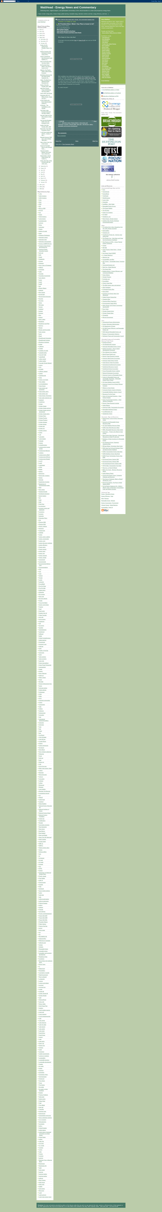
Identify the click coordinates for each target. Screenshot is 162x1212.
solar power (42, 1031)
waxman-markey (43, 1176)
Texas (40, 1083)
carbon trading (42, 361)
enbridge (41, 532)
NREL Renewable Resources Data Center (113, 429)
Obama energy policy (44, 847)
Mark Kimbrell (105, 56)
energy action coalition (44, 537)
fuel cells (41, 617)
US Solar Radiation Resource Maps (111, 425)
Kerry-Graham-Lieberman (45, 751)
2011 (40, 31)
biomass (41, 313)
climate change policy (44, 414)
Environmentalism (43, 567)
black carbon (42, 319)
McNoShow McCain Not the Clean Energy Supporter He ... (46, 76)
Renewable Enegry (43, 949)
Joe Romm (41, 735)
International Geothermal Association (112, 364)
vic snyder (41, 1145)
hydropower (42, 692)
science (41, 981)
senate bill (41, 991)
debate (40, 469)
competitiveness (43, 445)
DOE (40, 502)
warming (41, 1158)
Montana (41, 787)
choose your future (43, 379)
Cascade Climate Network (45, 363)
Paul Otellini (42, 878)
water (40, 1168)
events (40, 580)
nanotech (41, 801)
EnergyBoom (106, 193)
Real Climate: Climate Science (110, 218)
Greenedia (105, 202)
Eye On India (42, 588)
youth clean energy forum (45, 1197)
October (43, 43)
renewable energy (43, 951)
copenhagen (42, 465)
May (42, 174)
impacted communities (44, 700)
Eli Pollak (104, 64)
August (42, 168)
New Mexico (42, 831)
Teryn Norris (42, 1081)
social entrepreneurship (44, 1016)
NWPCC (41, 845)
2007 (40, 184)
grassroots (41, 652)
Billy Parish (105, 63)
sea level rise (42, 987)
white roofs (41, 1184)
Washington (42, 1163)
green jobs (41, 661)
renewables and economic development (67, 126)
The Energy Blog (107, 269)
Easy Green (106, 309)
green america (42, 656)
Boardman (41, 321)
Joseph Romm (42, 741)
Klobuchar (41, 754)
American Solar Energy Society (110, 360)
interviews (41, 724)
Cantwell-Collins (43, 352)
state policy (42, 1041)
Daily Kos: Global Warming (109, 267)
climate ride (42, 426)
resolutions (41, 958)
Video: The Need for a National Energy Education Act (45, 81)
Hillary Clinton (42, 677)
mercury (41, 776)
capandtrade (42, 357)
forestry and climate (44, 604)
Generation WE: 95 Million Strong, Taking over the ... (46, 97)
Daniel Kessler (105, 55)
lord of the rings (43, 766)
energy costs (42, 541)
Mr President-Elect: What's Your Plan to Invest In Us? (45, 66)
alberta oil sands (43, 231)
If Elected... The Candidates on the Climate (45, 107)
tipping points (42, 1099)
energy (40, 534)
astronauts (41, 269)
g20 (40, 623)
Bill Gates (41, 305)
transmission (42, 1113)
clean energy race (43, 393)
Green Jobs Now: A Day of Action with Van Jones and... (46, 162)
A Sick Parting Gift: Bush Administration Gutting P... (45, 102)
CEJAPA (41, 369)
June (42, 172)
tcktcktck (41, 1070)
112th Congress (43, 198)
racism (40, 928)
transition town (42, 1111)
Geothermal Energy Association (110, 368)
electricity (41, 528)
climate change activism (45, 408)
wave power (42, 1170)
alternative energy (43, 237)
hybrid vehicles (42, 690)
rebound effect (42, 938)
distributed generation (44, 493)
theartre (41, 1092)
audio (40, 271)
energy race (42, 553)
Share (95, 121)
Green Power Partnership (45, 665)
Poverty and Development (45, 913)
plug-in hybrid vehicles (44, 890)
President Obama (43, 922)
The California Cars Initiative (110, 352)
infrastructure (42, 713)
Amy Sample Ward (106, 68)
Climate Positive (43, 418)
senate (40, 989)
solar (40, 1018)
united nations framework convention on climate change (45, 1134)
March (42, 178)
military (41, 783)
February (43, 180)
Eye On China (42, 586)
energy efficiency (43, 545)
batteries (41, 290)
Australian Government (44, 275)
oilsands (41, 864)
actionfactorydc (42, 221)
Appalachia (41, 259)
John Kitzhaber (42, 737)
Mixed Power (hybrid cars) (109, 354)
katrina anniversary (43, 745)
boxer (40, 334)
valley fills (41, 1141)
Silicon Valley (42, 1004)
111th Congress (42, 196)
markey (41, 770)
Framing (41, 607)
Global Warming (114, 505)
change (41, 373)
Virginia (41, 1154)
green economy (42, 658)
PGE (40, 886)
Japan (40, 731)
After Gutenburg (106, 287)
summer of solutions (44, 1056)
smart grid (41, 1012)
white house (42, 1182)
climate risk (42, 428)
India (40, 706)
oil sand (41, 860)
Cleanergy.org (106, 232)
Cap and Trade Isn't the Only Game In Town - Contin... (46, 117)
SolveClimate (106, 191)
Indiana (41, 708)
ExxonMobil (42, 584)
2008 (40, 37)
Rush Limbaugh (43, 977)
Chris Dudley (42, 381)
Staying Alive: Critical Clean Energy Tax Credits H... (45, 157)
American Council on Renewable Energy (112, 375)
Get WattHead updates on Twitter (111, 89)
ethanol (41, 575)
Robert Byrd (42, 968)
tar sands (41, 1066)
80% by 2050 (42, 208)
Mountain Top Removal (44, 791)
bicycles (41, 298)
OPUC (40, 868)
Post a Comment (61, 135)
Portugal (41, 909)
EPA (40, 569)
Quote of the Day (43, 926)
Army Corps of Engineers (45, 265)
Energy (103, 494)
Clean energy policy (44, 391)
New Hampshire (43, 827)
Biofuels (113, 500)
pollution (41, 907)
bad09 (40, 284)
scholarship (42, 979)
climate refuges (42, 424)
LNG (40, 764)
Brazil (40, 336)
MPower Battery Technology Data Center (113, 446)
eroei (40, 573)
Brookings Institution (44, 342)
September (43, 166)
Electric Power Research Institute (111, 356)
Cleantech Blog (106, 299)
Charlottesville (42, 375)
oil (39, 856)
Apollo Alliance (106, 405)
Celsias (104, 245)
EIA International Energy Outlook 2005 (112, 463)
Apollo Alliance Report (108, 473)
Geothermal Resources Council (110, 366)
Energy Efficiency (105, 496)
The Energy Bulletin (107, 208)
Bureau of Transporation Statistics (111, 334)
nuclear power (42, 841)
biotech (41, 317)
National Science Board (44, 813)
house (40, 679)
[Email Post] (64, 121)
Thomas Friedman (43, 1094)
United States (42, 1137)
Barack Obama (42, 288)
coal (40, 434)
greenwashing (42, 667)
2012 (40, 29)
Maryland (41, 772)
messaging (41, 779)
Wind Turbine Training (62, 29)
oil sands (41, 862)
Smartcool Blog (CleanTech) (109, 301)
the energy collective (113, 174)
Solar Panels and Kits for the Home (66, 31)
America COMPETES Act (45, 243)
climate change (42, 406)
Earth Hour (41, 504)
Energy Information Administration (111, 324)
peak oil (41, 880)
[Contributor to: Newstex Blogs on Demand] (115, 171)
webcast (41, 1178)
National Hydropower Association (111, 373)
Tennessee (41, 1078)
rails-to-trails (42, 930)
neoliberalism (42, 820)
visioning (41, 1156)
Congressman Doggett (44, 459)
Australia (41, 273)
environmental (42, 561)
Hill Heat (105, 247)
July (42, 170)
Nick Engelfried (105, 45)
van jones (41, 1143)
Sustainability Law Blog (108, 259)
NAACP (41, 797)
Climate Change (105, 505)
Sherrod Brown (42, 999)
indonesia (41, 711)
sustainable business (44, 1060)
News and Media (43, 835)
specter (41, 1037)
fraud (40, 609)
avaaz (40, 280)
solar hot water (42, 1024)
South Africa (42, 1033)
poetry (40, 893)
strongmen (41, 1051)
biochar (41, 307)
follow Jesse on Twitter (115, 32)
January (43, 182)
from (75, 40)
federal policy (42, 590)
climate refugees (43, 422)
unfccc (40, 1126)
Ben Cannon (42, 292)
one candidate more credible (81, 77)
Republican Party (43, 956)
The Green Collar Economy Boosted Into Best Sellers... (45, 112)
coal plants (41, 436)
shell (40, 997)
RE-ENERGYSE (43, 936)
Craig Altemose (105, 37)
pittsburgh (41, 888)
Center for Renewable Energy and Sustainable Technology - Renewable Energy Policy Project (112, 379)
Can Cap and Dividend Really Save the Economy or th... (45, 122)
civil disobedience (43, 384)
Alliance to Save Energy (108, 388)
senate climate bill (43, 993)
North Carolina (42, 839)
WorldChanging (106, 198)
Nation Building (42, 803)
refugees (41, 947)
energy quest (42, 551)
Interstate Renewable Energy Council (112, 346)
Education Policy (43, 518)
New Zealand (42, 833)
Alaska (40, 229)
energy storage (42, 557)
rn (39, 966)
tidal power (41, 1097)
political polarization (44, 901)
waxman (41, 1172)
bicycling (41, 300)
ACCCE (41, 210)
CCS (40, 367)
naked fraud (42, 799)
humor (40, 686)
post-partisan (42, 911)
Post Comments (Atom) (68, 144)
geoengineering (42, 629)
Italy (40, 729)
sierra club (41, 1002)
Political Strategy (43, 903)
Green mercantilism (44, 663)
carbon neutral (42, 359)
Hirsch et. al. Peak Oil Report (110, 467)
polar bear (41, 895)
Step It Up (41, 1043)
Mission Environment (108, 317)
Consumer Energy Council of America (112, 390)
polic (40, 897)
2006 (40, 186)
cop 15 (40, 461)
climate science (43, 430)
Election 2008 (42, 522)
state (40, 1039)
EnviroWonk (106, 281)
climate (41, 404)
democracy (41, 473)
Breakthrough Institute (44, 340)
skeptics (41, 1008)
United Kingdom (43, 1128)
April (42, 176)
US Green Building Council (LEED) (111, 382)
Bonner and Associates (44, 329)
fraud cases (42, 611)
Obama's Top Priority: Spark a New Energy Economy (46, 71)
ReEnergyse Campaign (44, 940)
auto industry (42, 278)
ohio (40, 854)
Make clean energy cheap (45, 768)
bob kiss (41, 325)
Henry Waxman (42, 673)
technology (41, 1072)
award (40, 282)
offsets (40, 850)
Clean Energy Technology (45, 395)
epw (40, 571)
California (41, 346)
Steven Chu (42, 1045)
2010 (40, 33)
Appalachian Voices (107, 413)
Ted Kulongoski (42, 1076)
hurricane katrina (43, 688)
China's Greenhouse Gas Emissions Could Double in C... (46, 58)
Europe (40, 577)
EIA (40, 520)
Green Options (106, 275)
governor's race (42, 644)
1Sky (40, 200)
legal (40, 760)
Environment (115, 503)
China (40, 377)
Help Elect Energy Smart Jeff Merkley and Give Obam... (45, 90)
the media (41, 1087)
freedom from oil (43, 613)
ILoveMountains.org (107, 411)
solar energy (42, 1020)
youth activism (42, 1195)
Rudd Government (43, 975)
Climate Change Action (108, 311)
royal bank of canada (44, 972)
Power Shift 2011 (43, 920)
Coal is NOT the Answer (46, 93)
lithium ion (41, 762)
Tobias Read (42, 1101)
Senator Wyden (42, 995)
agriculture (41, 227)
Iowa (40, 727)
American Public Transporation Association (113, 407)
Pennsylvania (42, 882)
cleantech (41, 400)
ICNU (40, 694)
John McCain (42, 739)
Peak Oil (111, 507)
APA (40, 255)
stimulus (41, 1047)
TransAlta (41, 1109)
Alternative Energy (109, 494)
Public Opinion (42, 924)
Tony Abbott (42, 1105)
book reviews (42, 332)
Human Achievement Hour (45, 683)
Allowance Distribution (44, 235)
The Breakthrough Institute (109, 344)
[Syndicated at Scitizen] (107, 171)
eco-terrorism (42, 506)
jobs (40, 733)
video (40, 1151)
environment (42, 559)
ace (40, 212)
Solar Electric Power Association (111, 362)
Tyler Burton (105, 42)
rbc (39, 934)
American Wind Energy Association (111, 358)
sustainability (42, 1058)
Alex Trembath (105, 74)
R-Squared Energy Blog (108, 289)
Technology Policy (43, 1074)
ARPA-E (41, 267)
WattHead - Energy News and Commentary (68, 7)
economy (41, 514)
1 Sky (40, 193)
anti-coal (41, 253)
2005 (40, 188)
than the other (91, 77)
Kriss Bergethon (106, 39)
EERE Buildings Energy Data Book (111, 453)
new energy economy (44, 825)
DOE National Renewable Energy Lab (112, 332)
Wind (102, 498)
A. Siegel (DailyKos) (108, 255)
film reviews (42, 594)
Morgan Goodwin (106, 52)
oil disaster (41, 858)
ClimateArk (105, 315)
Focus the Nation (43, 602)
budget (40, 344)
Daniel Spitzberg (106, 69)
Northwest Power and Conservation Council (113, 336)
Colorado (41, 441)
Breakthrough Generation (45, 338)
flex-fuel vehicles (43, 598)
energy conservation (44, 539)
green (40, 654)
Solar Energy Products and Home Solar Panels (69, 32)
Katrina (40, 743)
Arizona (41, 261)
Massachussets (43, 774)
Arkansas (41, 263)
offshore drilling (42, 852)
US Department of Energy (109, 326)
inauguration (42, 704)
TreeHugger (105, 196)
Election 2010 (42, 524)
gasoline (41, 627)
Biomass (106, 498)
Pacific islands (42, 876)
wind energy (42, 1188)
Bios (40, 315)
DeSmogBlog (106, 230)
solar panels (42, 1029)
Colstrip (41, 443)
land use (41, 758)
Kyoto (40, 756)
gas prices (41, 625)
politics (40, 905)
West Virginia (42, 1180)
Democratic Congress (44, 475)
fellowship (41, 592)
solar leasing (42, 1026)
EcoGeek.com (106, 279)
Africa (40, 225)
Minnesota (41, 785)
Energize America (107, 342)
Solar (112, 496)
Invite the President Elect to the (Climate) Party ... (46, 147)
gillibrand (41, 634)
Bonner (40, 327)
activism (41, 223)
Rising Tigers (42, 964)
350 (40, 206)
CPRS (40, 467)
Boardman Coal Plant (44, 323)
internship (41, 722)
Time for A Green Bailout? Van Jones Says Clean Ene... (45, 152)
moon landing (42, 789)
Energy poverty (42, 549)
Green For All (82, 40)
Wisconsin (41, 1190)
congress (41, 452)
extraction (41, 582)
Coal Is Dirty (106, 200)
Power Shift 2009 (43, 917)
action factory (42, 218)
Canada (41, 348)
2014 (40, 202)
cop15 (40, 463)
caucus (41, 365)
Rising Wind (106, 291)
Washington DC (43, 1165)
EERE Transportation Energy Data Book (112, 451)
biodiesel (41, 309)
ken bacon (41, 747)
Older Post (95, 141)
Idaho (40, 696)
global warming (42, 640)
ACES (40, 214)
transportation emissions (45, 1115)
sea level (41, 985)
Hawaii (40, 669)
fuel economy (42, 619)
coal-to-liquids (42, 438)
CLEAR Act (42, 402)
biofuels (41, 311)
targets (40, 1068)
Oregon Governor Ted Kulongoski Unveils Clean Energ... (45, 53)
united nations (42, 1130)
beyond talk (42, 294)
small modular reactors (44, 1010)
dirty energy (42, 489)
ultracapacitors (42, 1121)
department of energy (44, 482)
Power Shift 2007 (43, 915)
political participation (44, 899)
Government (42, 642)
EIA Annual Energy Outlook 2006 (111, 461)
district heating (42, 496)
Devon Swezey (105, 72)
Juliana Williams (106, 75)
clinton (40, 432)
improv (40, 702)
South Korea (42, 1035)
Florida (40, 600)
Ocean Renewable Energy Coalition (111, 371)
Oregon (41, 870)
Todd (40, 1103)
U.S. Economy (42, 1119)
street (40, 1049)
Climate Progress (43, 420)
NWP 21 (41, 843)
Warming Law (106, 257)
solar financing (42, 1022)
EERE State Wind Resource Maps (111, 427)
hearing (41, 671)
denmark (41, 479)
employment (42, 530)
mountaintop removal (44, 793)
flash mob (41, 596)
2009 (40, 35)
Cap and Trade (42, 354)
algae (40, 233)
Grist (104, 189)
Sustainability (104, 507)
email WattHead (41, 22)
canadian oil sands (43, 350)
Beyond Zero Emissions (45, 296)
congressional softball (44, 455)
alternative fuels (43, 239)
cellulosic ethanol (43, 371)
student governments (44, 1053)
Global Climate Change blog (109, 297)
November (43, 41)
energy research (43, 555)
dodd (40, 500)
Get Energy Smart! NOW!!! (109, 253)
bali (40, 286)
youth (40, 1192)
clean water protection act (45, 397)
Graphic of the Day (43, 650)
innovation (41, 715)
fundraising (41, 621)
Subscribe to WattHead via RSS (110, 96)
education (41, 516)
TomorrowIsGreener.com (109, 265)
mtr (40, 795)
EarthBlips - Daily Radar (108, 204)
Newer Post (58, 141)
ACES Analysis (42, 216)
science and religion (44, 983)
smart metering (42, 1014)
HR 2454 (41, 681)
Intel (40, 717)
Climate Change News (108, 313)
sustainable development (45, 1062)
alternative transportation (45, 241)
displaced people (43, 491)
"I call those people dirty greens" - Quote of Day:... (46, 134)
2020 (40, 204)
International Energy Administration (111, 322)
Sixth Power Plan (43, 1006)
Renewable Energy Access (109, 206)
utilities (40, 1139)
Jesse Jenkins (105, 32)
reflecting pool (42, 942)
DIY (40, 498)
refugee (41, 945)
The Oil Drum (106, 210)
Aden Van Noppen (106, 77)
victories (41, 1147)
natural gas (41, 818)
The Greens (42, 1085)
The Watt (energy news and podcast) (112, 285)
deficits (41, 471)
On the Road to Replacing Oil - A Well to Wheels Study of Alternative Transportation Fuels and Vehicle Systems (113, 488)
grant (40, 648)
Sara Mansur (105, 60)
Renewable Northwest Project (110, 409)
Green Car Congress (108, 212)
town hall (41, 1107)
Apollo (40, 257)
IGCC (40, 698)
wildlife (40, 1186)
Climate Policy (42, 416)
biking (40, 302)
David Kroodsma (106, 58)
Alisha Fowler (105, 47)
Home (76, 141)
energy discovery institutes (45, 543)
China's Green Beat (107, 283)
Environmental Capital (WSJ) (110, 303)
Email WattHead (105, 80)
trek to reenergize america (45, 1117)
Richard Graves (106, 48)
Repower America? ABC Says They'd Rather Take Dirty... (46, 139)
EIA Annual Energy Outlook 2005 (111, 459)
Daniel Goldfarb (106, 50)
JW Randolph (105, 66)
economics (41, 512)
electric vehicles (43, 526)
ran (39, 932)
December (43, 39)
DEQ (40, 487)
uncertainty (41, 1124)
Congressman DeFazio (44, 457)
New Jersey (42, 829)
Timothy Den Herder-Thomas (109, 44)
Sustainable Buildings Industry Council (112, 392)
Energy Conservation (106, 503)
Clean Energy (42, 386)
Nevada (41, 822)
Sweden (41, 1064)
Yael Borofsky (105, 40)
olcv (40, 866)
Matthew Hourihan (106, 53)
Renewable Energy (105, 500)
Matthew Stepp (105, 71)
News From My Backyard (45, 837)
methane (41, 781)
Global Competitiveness (45, 638)
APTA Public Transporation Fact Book (112, 465)
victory (40, 1149)
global (40, 636)
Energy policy (42, 547)
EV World (105, 214)
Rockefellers (42, 970)
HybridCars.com (107, 216)
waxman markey (43, 1174)
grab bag (41, 646)
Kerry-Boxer (42, 749)
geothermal (41, 632)
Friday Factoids (43, 615)
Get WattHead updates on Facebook (112, 93)
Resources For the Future (109, 394)
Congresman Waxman (44, 450)
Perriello (41, 884)
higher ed (41, 675)
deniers (41, 477)
